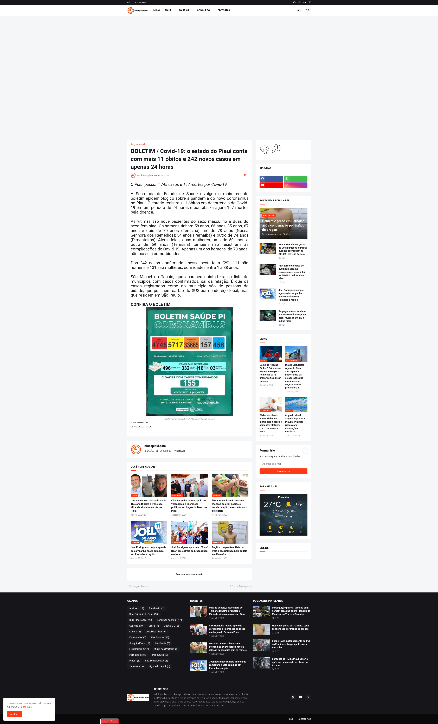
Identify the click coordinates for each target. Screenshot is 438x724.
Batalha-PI (156, 608)
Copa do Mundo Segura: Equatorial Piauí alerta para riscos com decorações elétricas (295, 423)
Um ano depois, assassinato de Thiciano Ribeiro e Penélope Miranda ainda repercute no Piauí (148, 506)
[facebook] (294, 2)
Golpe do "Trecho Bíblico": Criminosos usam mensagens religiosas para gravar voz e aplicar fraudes (270, 373)
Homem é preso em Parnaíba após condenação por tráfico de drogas (290, 627)
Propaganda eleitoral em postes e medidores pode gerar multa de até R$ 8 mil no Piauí (292, 316)
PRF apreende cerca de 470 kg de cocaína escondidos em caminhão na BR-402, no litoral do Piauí (292, 272)
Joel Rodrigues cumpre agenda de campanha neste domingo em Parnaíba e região (148, 551)
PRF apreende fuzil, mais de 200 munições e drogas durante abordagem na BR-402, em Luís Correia (293, 249)
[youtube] (305, 2)
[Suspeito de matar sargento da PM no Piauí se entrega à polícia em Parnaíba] (261, 645)
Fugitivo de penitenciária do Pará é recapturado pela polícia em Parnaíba (229, 551)
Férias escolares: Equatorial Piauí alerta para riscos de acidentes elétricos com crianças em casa (271, 423)
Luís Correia (139, 649)
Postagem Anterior (139, 586)
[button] (299, 10)
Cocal (135, 631)
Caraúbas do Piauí (169, 620)
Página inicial (138, 144)
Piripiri (134, 660)
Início (129, 2)
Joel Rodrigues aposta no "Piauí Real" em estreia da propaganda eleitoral (189, 551)
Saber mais (26, 707)
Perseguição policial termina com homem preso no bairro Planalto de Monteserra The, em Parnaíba (291, 611)
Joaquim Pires (139, 643)
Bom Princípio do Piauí (144, 614)
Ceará (154, 625)
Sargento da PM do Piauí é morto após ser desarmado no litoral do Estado (290, 662)
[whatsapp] (299, 2)
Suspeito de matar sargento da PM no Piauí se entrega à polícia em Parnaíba (291, 644)
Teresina (136, 666)
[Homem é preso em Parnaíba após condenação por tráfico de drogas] (261, 629)
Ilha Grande (160, 637)
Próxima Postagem (239, 586)
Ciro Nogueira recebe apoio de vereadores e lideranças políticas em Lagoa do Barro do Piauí (189, 506)
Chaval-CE (171, 625)
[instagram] (310, 2)
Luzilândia (162, 643)
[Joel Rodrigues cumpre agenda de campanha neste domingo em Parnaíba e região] (268, 294)
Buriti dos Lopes (140, 620)
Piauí (168, 10)
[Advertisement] (219, 77)
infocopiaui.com (155, 446)
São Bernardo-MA (156, 660)
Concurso (203, 10)
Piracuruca (160, 654)
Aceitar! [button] (14, 714)
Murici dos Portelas (166, 649)
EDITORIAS (224, 10)
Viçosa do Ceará (159, 666)
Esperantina (137, 637)
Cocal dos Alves (156, 631)
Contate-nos (141, 2)
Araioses (136, 608)
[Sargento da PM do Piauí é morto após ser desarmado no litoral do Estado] (261, 662)
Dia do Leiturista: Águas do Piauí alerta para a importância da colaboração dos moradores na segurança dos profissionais (294, 376)
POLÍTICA (184, 10)
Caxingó (136, 625)
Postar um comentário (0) (189, 574)
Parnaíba (138, 654)
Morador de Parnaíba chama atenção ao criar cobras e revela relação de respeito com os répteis (229, 506)
